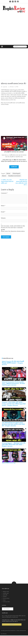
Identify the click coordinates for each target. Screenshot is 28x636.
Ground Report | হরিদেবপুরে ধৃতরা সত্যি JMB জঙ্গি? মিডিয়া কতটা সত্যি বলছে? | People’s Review (14, 444)
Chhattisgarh (16, 173)
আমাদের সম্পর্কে (6, 591)
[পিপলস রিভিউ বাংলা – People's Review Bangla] (14, 9)
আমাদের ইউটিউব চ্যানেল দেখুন (8, 463)
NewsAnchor (23, 630)
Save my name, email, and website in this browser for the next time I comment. (13, 226)
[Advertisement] (14, 29)
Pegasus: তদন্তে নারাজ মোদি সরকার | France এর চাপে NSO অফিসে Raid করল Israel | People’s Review (14, 404)
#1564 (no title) (6, 601)
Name (3, 206)
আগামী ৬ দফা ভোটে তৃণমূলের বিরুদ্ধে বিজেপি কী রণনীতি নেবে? (7, 181)
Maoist (4, 176)
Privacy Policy (6, 598)
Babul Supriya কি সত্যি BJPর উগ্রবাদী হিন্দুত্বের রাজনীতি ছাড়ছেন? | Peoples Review (13, 363)
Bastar (8, 173)
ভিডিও (17, 87)
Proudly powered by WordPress (8, 630)
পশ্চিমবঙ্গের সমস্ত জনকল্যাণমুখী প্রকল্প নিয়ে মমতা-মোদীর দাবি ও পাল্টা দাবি (21, 182)
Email (3, 212)
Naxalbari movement (14, 176)
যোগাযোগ (5, 596)
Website (3, 218)
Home (4, 600)
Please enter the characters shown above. (13, 231)
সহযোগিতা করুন (14, 167)
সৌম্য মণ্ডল (12, 87)
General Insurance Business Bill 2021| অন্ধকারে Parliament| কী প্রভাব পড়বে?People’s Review (13, 383)
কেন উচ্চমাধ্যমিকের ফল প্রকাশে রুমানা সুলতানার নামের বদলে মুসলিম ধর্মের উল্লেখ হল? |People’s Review (13, 424)
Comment (4, 193)
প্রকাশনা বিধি (5, 595)
